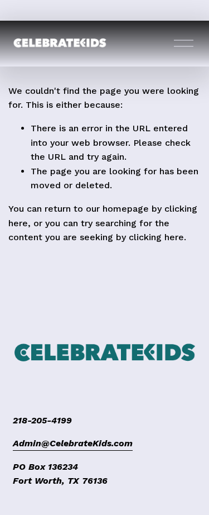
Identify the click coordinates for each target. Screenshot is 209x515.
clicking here (156, 237)
